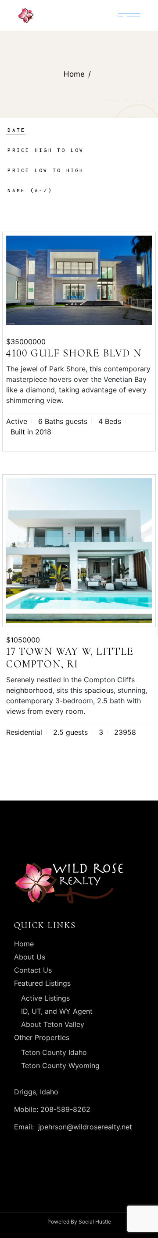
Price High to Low (45, 150)
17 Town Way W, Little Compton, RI (69, 657)
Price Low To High (45, 170)
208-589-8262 (64, 1109)
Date (16, 130)
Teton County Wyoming (60, 1065)
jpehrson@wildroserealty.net (85, 1126)
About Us (29, 956)
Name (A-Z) (30, 190)
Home (24, 943)
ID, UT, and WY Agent (57, 1011)
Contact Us (33, 970)
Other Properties (41, 1037)
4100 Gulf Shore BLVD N (73, 353)
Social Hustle (95, 1221)
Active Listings (45, 998)
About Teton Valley (52, 1024)
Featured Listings (42, 983)
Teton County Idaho (54, 1052)
